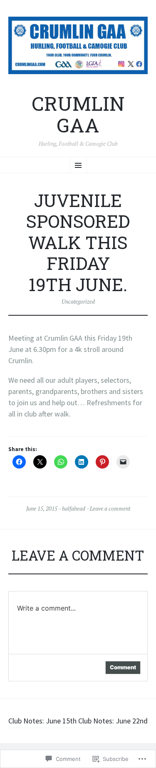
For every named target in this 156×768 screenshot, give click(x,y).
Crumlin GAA (78, 114)
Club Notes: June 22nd (113, 721)
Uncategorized (78, 301)
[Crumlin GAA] (78, 45)
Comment (123, 667)
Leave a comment (110, 508)
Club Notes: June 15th (42, 721)
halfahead (73, 508)
